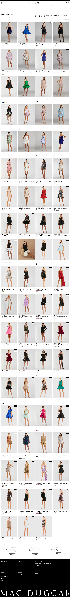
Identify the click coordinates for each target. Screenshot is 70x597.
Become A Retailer (20, 567)
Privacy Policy (3, 574)
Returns (2, 565)
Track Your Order (3, 567)
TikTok (36, 575)
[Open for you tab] (68, 594)
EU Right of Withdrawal (4, 576)
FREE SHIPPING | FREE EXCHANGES (35, 0)
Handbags (45, 5)
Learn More (35, 554)
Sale (58, 5)
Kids (40, 5)
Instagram (36, 573)
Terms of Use (2, 572)
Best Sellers (13, 5)
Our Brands (52, 5)
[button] (68, 3)
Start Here (12, 554)
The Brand (19, 563)
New (19, 5)
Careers (19, 565)
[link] (2, 74)
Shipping (2, 563)
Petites (35, 5)
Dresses (24, 5)
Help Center (2, 578)
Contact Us (2, 580)
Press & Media (20, 572)
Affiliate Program (20, 574)
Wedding (30, 5)
